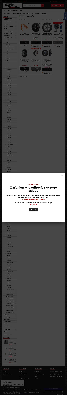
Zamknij (33, 210)
